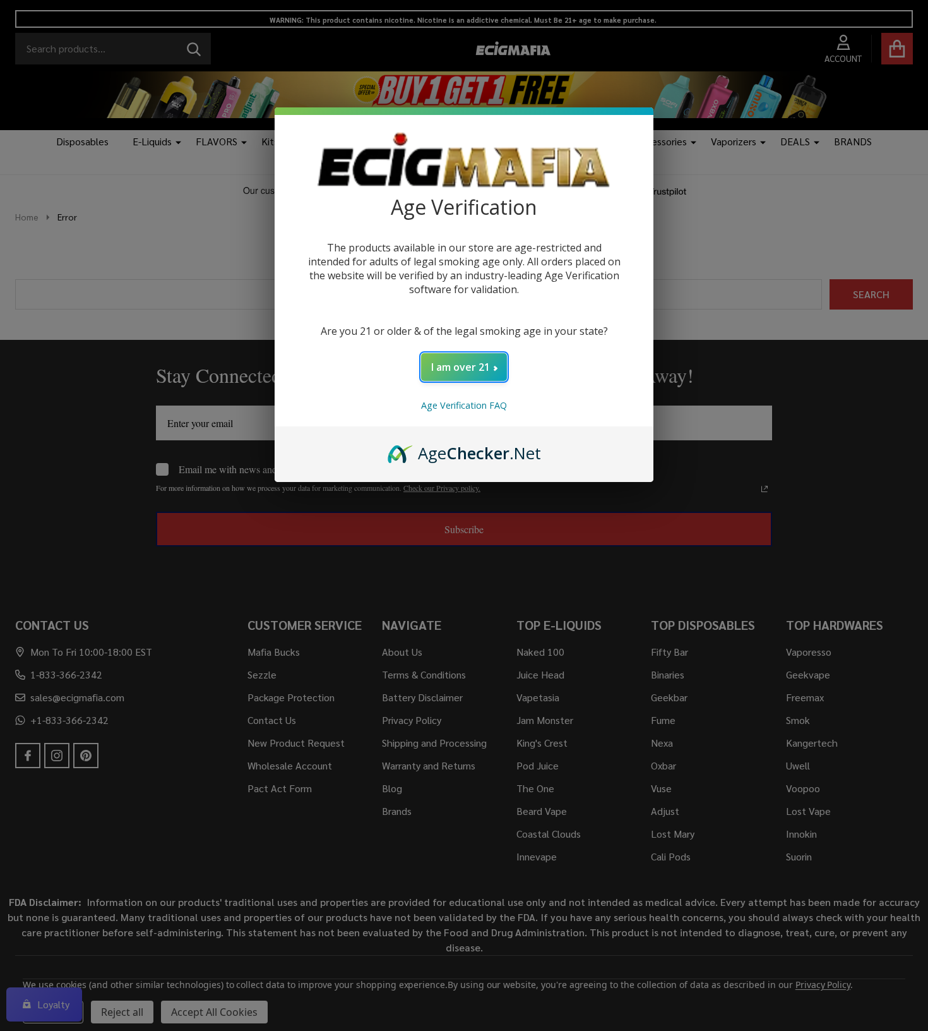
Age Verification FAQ (464, 405)
